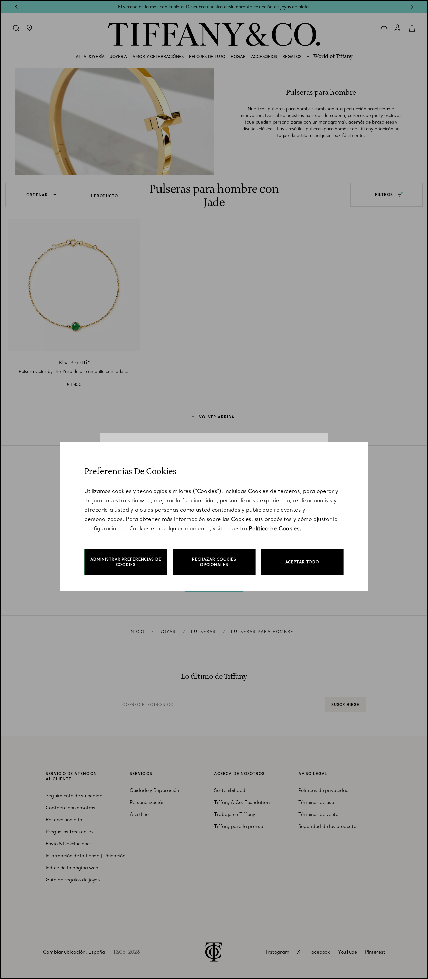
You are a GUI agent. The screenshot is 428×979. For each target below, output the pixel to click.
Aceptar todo (302, 562)
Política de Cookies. (275, 528)
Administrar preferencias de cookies (126, 562)
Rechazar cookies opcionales (214, 562)
